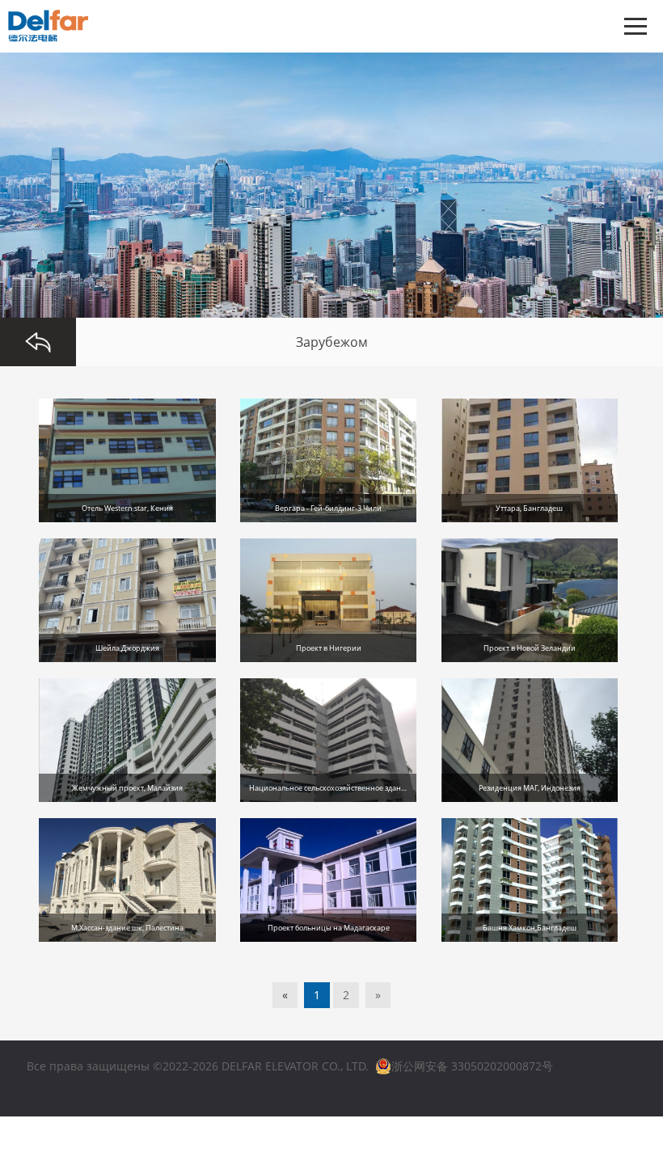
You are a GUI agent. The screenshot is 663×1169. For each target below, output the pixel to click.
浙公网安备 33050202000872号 (472, 1066)
